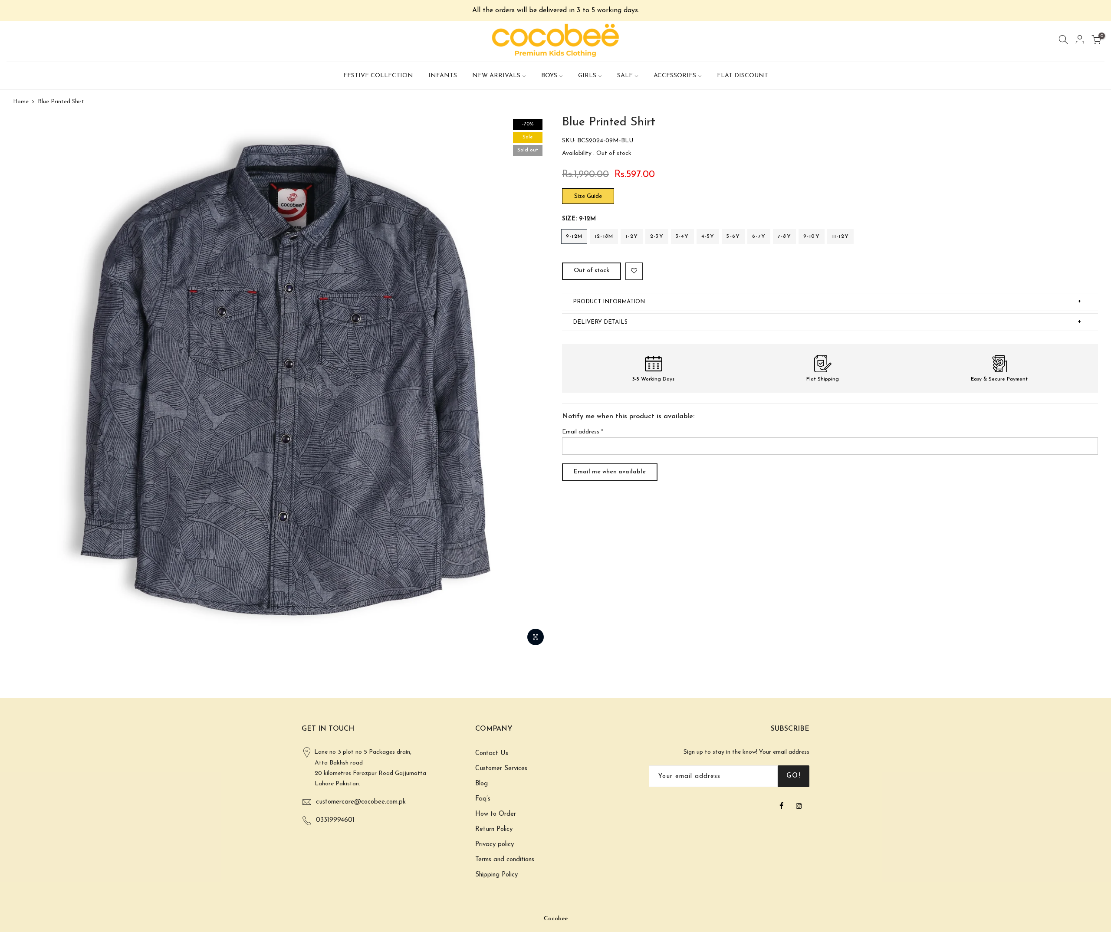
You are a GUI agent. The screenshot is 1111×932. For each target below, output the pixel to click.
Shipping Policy (496, 875)
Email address (582, 432)
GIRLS (587, 75)
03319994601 (335, 820)
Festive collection (378, 75)
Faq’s (482, 799)
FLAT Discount (742, 75)
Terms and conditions (504, 860)
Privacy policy (494, 844)
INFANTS (442, 75)
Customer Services (501, 768)
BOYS (549, 75)
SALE (625, 75)
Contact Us (491, 753)
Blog (481, 784)
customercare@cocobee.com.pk (361, 802)
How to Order (495, 814)
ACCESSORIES (675, 75)
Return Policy (494, 829)
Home (21, 102)
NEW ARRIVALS (496, 75)
